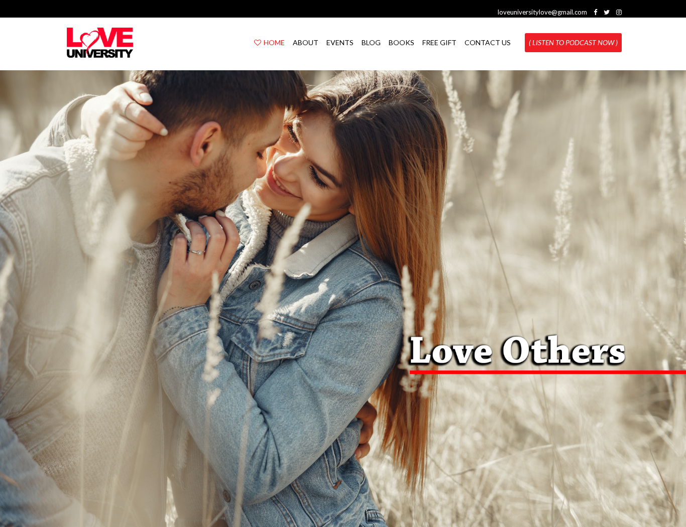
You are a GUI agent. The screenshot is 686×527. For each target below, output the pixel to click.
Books (401, 42)
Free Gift (439, 42)
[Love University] (100, 43)
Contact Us (488, 42)
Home (274, 42)
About (305, 42)
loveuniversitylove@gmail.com (542, 12)
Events (340, 42)
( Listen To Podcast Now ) (573, 42)
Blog (371, 42)
